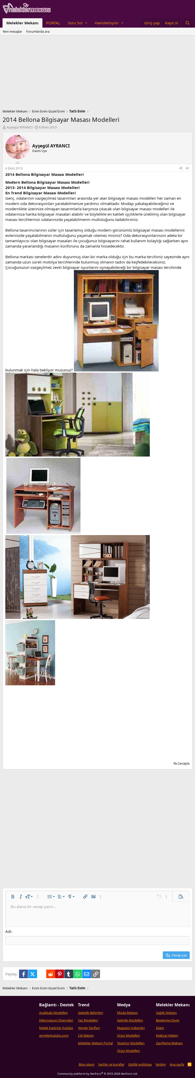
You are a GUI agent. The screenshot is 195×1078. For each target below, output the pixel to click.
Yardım (160, 1064)
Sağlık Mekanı (166, 1012)
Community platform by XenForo (97, 1073)
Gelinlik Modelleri (130, 1020)
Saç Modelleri (88, 1020)
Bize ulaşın (86, 1064)
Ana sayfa (177, 1064)
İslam (160, 1028)
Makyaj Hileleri (167, 1035)
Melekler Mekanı (22, 22)
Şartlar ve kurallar (111, 1064)
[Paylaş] (180, 169)
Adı (8, 931)
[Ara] (187, 23)
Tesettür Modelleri (130, 1043)
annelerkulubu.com (54, 1035)
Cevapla (183, 763)
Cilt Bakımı (86, 1035)
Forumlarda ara (38, 31)
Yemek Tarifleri (89, 1028)
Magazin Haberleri (131, 1028)
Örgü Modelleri (128, 1035)
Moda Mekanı (127, 1012)
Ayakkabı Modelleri (53, 1012)
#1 (188, 168)
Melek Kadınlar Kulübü (56, 1028)
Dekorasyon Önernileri (56, 1020)
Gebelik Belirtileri (90, 1012)
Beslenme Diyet (167, 1020)
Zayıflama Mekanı (169, 1043)
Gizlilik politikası (140, 1064)
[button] (77, 23)
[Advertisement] (97, 73)
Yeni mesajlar (12, 31)
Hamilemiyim (106, 22)
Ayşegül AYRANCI (19, 127)
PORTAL (53, 22)
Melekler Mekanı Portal (95, 1043)
